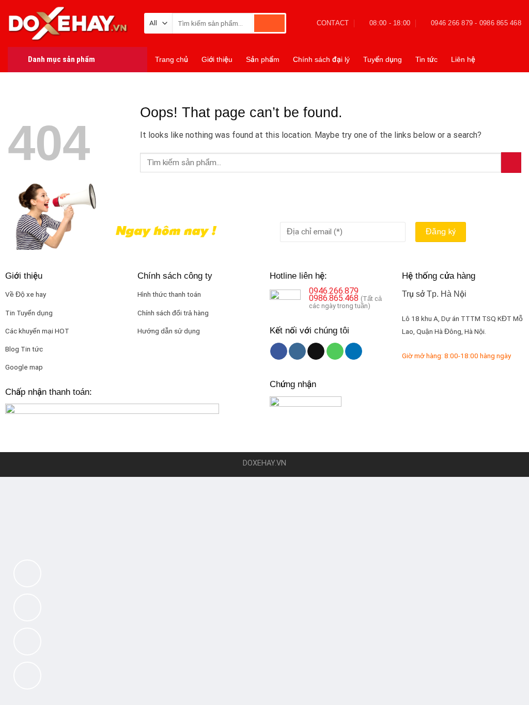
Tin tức (426, 59)
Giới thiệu (216, 59)
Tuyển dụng (382, 59)
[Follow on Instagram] (297, 351)
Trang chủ (171, 59)
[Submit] (269, 23)
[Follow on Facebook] (278, 351)
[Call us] (335, 351)
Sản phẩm (262, 59)
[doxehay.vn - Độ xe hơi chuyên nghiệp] (68, 23)
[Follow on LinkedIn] (353, 351)
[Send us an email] (315, 351)
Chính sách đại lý (321, 59)
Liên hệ (463, 59)
